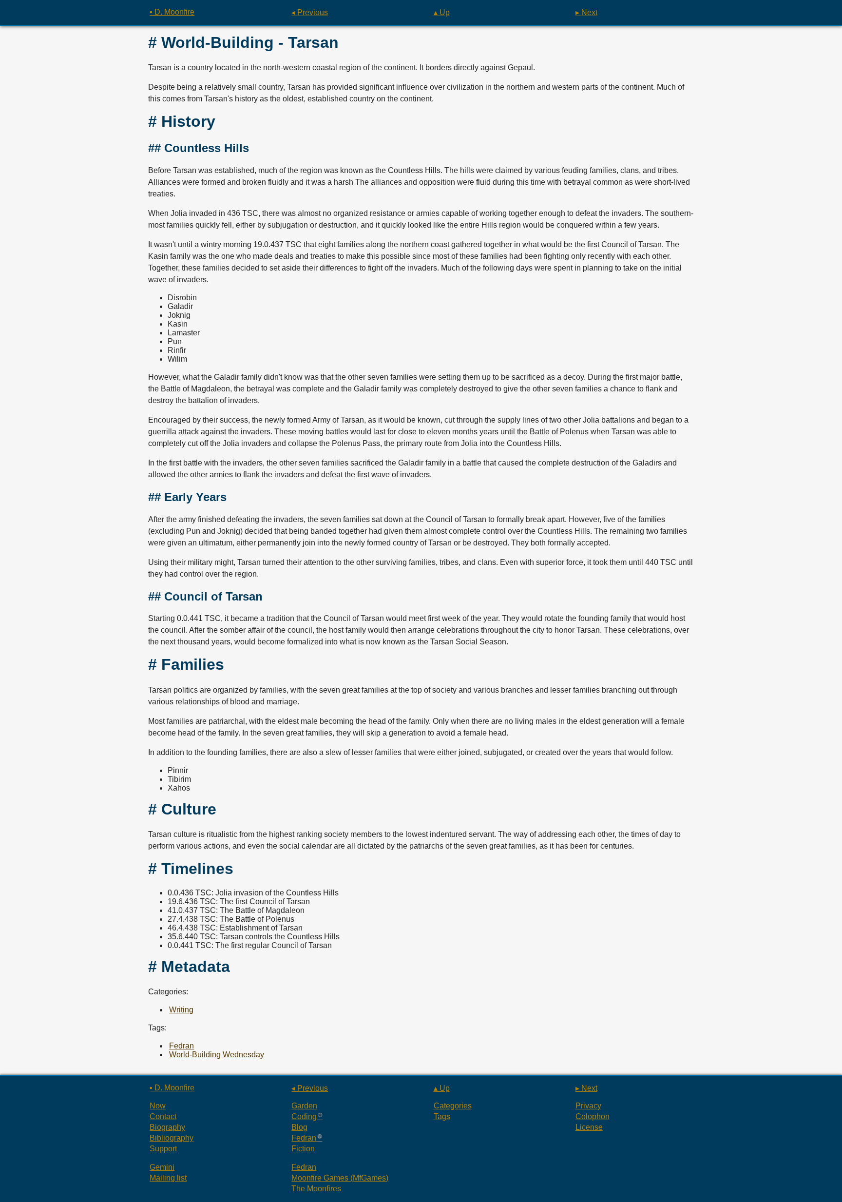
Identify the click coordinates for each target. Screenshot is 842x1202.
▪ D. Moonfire (172, 12)
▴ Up (442, 12)
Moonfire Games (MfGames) (339, 1178)
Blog (299, 1127)
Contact (163, 1116)
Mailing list (168, 1178)
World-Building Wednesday (216, 1054)
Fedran (181, 1046)
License (589, 1127)
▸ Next (586, 12)
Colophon (592, 1116)
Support (163, 1148)
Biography (167, 1127)
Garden (304, 1106)
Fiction (303, 1148)
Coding (304, 1116)
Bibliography (171, 1138)
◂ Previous (309, 12)
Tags (442, 1116)
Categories (453, 1106)
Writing (181, 1010)
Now (158, 1106)
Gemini (162, 1167)
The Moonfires (316, 1188)
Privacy (588, 1106)
